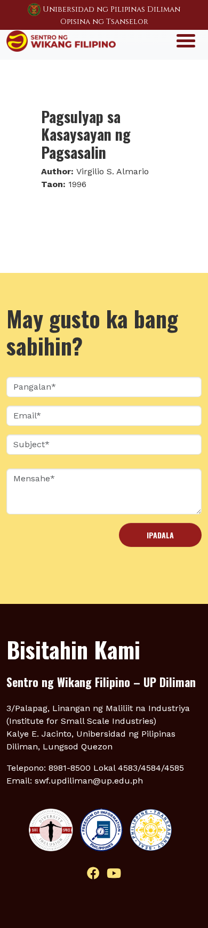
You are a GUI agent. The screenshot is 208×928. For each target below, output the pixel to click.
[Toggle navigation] (186, 40)
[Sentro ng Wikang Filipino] (61, 40)
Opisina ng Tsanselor (104, 22)
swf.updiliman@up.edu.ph (89, 781)
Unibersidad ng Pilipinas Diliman (111, 9)
